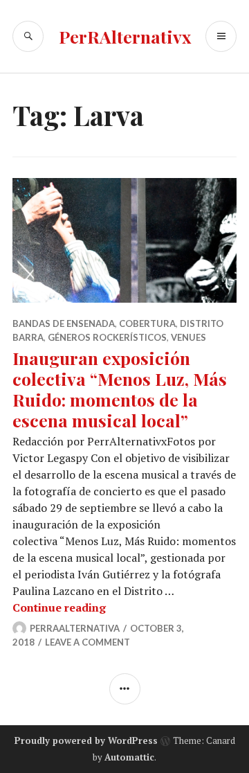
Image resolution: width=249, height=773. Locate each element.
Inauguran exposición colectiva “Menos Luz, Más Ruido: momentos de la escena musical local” (119, 389)
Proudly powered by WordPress (86, 740)
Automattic (129, 757)
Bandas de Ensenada (63, 323)
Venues (188, 337)
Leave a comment (87, 642)
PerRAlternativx (125, 36)
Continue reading (59, 607)
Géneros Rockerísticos (107, 337)
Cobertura (147, 323)
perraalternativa (75, 628)
